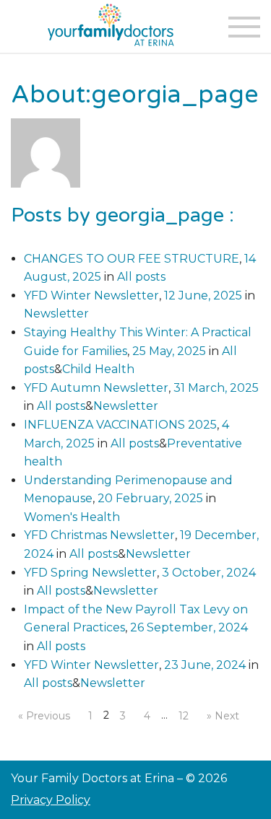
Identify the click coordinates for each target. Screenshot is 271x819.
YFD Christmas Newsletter (99, 535)
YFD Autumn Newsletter (96, 388)
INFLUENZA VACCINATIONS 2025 (120, 425)
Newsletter (56, 313)
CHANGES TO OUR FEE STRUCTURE (131, 259)
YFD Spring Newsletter (90, 572)
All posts (141, 277)
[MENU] (244, 27)
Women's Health (72, 517)
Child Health (98, 369)
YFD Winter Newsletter (91, 295)
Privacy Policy (50, 800)
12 (183, 715)
